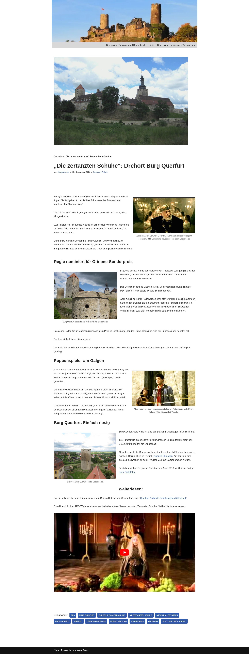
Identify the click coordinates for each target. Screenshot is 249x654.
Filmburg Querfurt (96, 621)
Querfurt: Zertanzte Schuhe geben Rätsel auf (163, 498)
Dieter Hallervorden (167, 615)
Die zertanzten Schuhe (141, 615)
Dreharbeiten (62, 621)
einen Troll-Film (127, 472)
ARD (73, 615)
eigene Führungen (163, 456)
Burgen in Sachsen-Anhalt (112, 615)
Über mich (162, 45)
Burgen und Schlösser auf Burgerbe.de (126, 45)
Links (151, 45)
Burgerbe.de (63, 172)
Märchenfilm (137, 621)
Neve (56, 650)
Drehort (78, 621)
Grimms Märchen (118, 621)
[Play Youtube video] (124, 552)
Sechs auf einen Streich (174, 621)
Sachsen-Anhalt (100, 172)
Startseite (58, 156)
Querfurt (153, 621)
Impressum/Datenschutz (183, 45)
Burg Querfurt (86, 615)
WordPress (82, 650)
